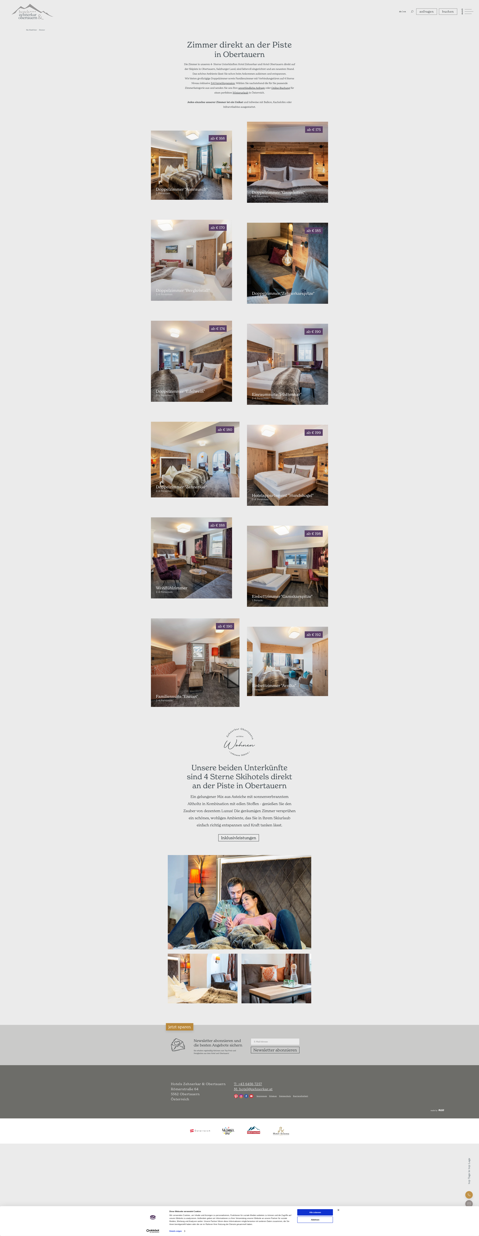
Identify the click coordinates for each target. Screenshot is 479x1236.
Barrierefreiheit (300, 1096)
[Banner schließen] (338, 1210)
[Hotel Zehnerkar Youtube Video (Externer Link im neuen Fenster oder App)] (251, 1096)
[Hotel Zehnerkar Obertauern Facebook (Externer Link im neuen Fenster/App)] (246, 1096)
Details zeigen (175, 1231)
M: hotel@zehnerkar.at (253, 1089)
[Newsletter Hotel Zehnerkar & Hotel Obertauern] (178, 1051)
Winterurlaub (240, 92)
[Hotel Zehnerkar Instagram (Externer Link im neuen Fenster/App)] (241, 1096)
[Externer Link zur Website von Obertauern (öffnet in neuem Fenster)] (253, 1131)
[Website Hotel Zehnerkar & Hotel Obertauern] (33, 11)
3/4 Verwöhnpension (223, 83)
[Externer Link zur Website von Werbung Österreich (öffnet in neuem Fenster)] (200, 1131)
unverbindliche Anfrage (251, 87)
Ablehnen (315, 1220)
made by (434, 1110)
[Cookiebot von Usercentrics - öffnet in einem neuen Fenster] (153, 1231)
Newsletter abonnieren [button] (275, 1049)
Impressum (262, 1096)
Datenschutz (285, 1096)
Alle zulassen (315, 1212)
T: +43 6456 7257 (248, 1084)
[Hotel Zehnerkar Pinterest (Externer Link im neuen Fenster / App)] (236, 1096)
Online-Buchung (280, 87)
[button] (412, 11)
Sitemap (273, 1096)
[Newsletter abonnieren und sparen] (308, 1038)
